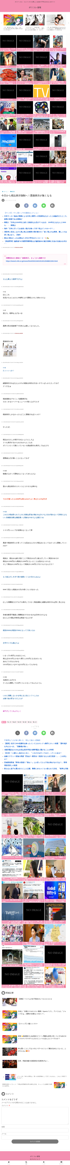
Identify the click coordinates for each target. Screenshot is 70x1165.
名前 (3, 1127)
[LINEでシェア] (43, 205)
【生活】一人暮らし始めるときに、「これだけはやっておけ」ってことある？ (33, 753)
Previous (1, 23)
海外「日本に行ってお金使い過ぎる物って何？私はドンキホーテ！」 (29, 228)
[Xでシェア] (17, 205)
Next (69, 23)
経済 (35, 722)
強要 (25, 722)
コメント (5, 1105)
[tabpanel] (13, 23)
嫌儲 (4, 722)
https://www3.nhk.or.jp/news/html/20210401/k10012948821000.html (32, 261)
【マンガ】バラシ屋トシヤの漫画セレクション (21, 213)
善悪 (20, 722)
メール (3, 1134)
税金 (30, 722)
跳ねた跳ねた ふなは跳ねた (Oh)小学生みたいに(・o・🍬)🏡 (26, 238)
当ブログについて (35, 1159)
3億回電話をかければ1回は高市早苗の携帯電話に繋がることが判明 (29, 750)
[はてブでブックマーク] (35, 205)
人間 (10, 722)
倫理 (15, 722)
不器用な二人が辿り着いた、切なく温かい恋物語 (22, 740)
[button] (52, 205)
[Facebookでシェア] (26, 205)
